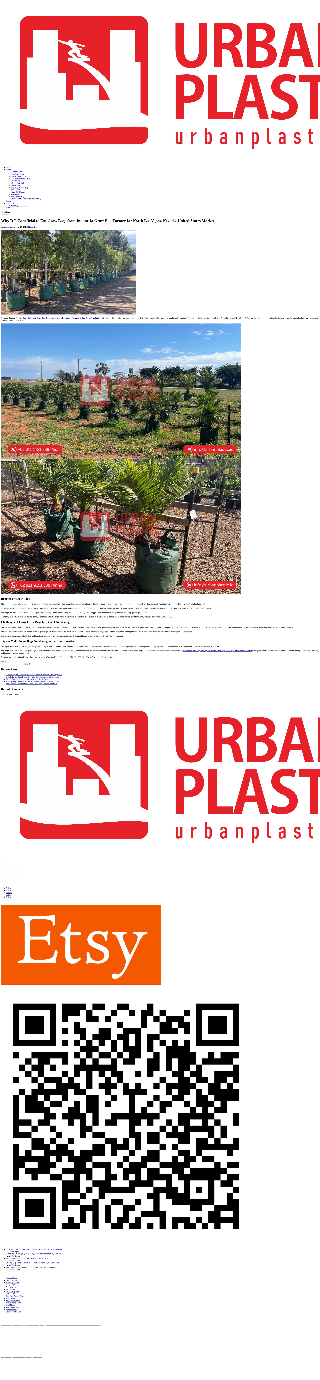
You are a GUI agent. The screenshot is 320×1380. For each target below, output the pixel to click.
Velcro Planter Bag (13, 1303)
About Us (10, 203)
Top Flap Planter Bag (19, 187)
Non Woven (11, 1287)
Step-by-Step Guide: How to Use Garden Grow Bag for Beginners (32, 681)
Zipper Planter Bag (13, 1312)
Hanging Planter (17, 174)
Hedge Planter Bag (18, 176)
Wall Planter (16, 194)
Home (8, 167)
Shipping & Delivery (19, 205)
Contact (9, 201)
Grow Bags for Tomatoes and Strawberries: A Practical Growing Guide (34, 675)
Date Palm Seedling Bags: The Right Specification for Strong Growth (33, 677)
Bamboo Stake (12, 1278)
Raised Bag (15, 185)
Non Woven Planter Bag (20, 178)
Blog (8, 208)
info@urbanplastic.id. (15, 880)
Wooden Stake (12, 1309)
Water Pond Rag (17, 196)
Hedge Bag (10, 1285)
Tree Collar (15, 190)
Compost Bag (16, 172)
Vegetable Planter (18, 192)
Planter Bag (15, 181)
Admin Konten (9, 227)
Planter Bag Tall (17, 183)
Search (3, 661)
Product (9, 169)
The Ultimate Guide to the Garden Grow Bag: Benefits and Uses (31, 684)
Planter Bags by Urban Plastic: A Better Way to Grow (27, 679)
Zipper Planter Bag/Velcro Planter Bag (26, 199)
